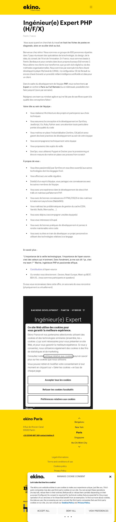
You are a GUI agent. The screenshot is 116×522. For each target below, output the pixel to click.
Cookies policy (60, 466)
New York (79, 427)
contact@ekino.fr (47, 435)
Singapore (79, 437)
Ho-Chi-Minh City (79, 442)
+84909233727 (29, 438)
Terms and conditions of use (60, 461)
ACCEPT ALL (43, 510)
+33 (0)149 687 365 (31, 435)
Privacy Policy (84, 503)
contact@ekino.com (45, 438)
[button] (110, 476)
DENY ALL (71, 510)
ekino (31, 7)
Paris (79, 432)
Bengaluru (79, 422)
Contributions (36, 269)
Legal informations (60, 457)
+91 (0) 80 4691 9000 (32, 441)
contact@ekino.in (49, 441)
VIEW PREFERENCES (98, 510)
